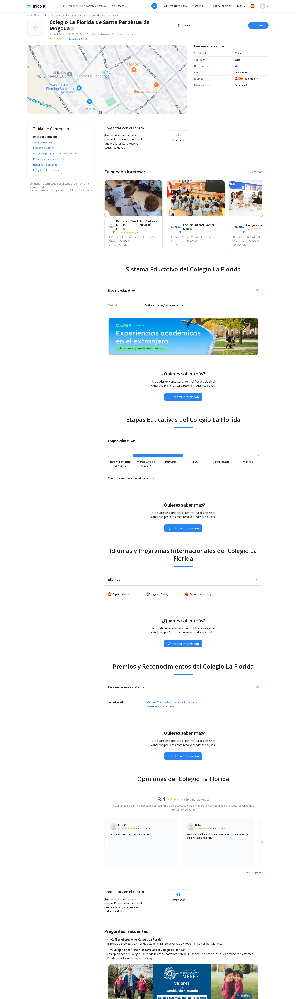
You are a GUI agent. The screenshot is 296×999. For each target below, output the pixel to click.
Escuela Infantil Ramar (198, 227)
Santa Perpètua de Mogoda (105, 15)
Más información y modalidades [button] (129, 478)
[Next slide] (262, 215)
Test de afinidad (221, 6)
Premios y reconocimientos (49, 159)
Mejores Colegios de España (48, 15)
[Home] (28, 15)
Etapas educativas (44, 148)
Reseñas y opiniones (45, 164)
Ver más (257, 172)
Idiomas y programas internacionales (55, 153)
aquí (151, 958)
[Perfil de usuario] (264, 6)
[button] (253, 6)
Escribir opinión (253, 872)
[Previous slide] (104, 215)
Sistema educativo (44, 142)
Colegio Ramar (257, 225)
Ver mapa (131, 34)
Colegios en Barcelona (77, 15)
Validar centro (84, 190)
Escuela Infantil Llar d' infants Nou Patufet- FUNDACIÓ (137, 225)
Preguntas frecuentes (46, 170)
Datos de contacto (45, 136)
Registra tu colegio (175, 6)
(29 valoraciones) (77, 38)
